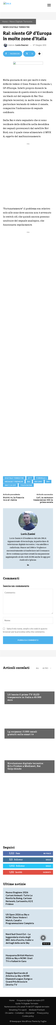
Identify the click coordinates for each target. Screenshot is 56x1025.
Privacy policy (43, 1013)
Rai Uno (38, 481)
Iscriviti (47, 872)
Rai (28, 481)
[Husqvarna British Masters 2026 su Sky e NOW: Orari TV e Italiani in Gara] (43, 957)
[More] (39, 54)
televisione (26, 485)
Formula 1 (41, 478)
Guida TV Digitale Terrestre (26, 1003)
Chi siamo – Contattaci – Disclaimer (20, 1013)
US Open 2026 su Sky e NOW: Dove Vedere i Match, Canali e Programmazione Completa (20, 919)
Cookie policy (28, 1016)
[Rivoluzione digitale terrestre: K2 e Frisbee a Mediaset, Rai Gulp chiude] (28, 756)
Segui (48, 860)
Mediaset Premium (37, 1010)
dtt (30, 478)
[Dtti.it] (20, 6)
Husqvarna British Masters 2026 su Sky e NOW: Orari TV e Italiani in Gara (19, 958)
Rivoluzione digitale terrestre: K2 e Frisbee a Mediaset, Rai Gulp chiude (25, 766)
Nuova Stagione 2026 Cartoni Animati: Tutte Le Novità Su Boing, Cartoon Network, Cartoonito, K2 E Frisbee (19, 898)
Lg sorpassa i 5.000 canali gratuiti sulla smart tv (22, 733)
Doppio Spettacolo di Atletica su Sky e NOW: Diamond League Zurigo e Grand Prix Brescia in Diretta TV (19, 979)
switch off (10, 485)
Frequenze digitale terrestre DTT (30, 1000)
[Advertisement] (28, 173)
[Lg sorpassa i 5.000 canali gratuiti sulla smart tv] (28, 722)
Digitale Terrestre (14, 478)
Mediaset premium (14, 481)
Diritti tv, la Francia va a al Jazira (13, 498)
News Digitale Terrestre (21, 21)
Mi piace (47, 853)
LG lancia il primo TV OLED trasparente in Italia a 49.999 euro (24, 697)
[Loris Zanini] (6, 45)
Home (5, 21)
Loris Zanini (21, 45)
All (37, 668)
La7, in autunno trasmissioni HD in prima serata (43, 499)
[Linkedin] (28, 564)
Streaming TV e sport (18, 1010)
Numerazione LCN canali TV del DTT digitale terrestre (26, 1006)
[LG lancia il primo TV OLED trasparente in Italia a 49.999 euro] (28, 688)
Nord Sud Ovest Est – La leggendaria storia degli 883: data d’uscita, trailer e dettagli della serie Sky (19, 938)
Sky (48, 481)
